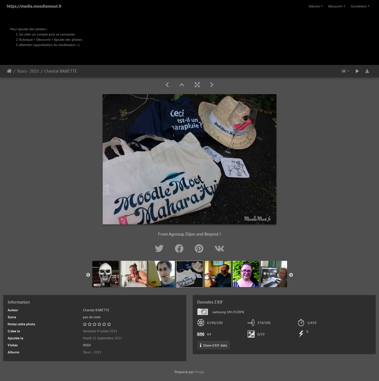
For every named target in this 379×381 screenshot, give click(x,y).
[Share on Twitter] (160, 248)
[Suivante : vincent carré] (212, 84)
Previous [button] (88, 275)
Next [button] (291, 275)
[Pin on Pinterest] (200, 248)
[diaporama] (357, 71)
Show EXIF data (214, 345)
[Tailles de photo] (345, 71)
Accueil (9, 71)
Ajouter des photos (68, 39)
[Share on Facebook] (180, 248)
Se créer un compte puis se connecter (47, 34)
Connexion (359, 6)
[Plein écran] (197, 84)
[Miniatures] (182, 84)
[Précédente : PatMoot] (167, 84)
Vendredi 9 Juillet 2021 (100, 331)
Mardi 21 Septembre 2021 (102, 338)
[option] (105, 274)
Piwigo (199, 372)
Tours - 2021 (28, 71)
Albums (314, 6)
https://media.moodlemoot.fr (34, 6)
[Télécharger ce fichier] (367, 71)
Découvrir (335, 6)
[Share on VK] (219, 248)
